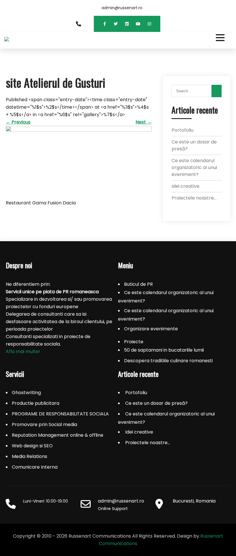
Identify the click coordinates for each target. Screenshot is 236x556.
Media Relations (29, 456)
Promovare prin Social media (44, 424)
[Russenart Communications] (118, 40)
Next (144, 122)
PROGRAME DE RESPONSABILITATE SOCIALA (60, 414)
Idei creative (185, 186)
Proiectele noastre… (194, 198)
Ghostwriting (26, 392)
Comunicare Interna (35, 467)
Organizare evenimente (151, 328)
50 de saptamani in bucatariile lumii (164, 350)
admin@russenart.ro (122, 8)
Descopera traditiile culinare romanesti (168, 360)
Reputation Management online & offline (57, 435)
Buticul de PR (138, 284)
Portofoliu (182, 130)
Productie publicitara (35, 403)
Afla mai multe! (23, 351)
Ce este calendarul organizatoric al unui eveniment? (194, 167)
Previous (18, 122)
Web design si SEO (32, 445)
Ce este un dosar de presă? (156, 403)
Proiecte (133, 341)
